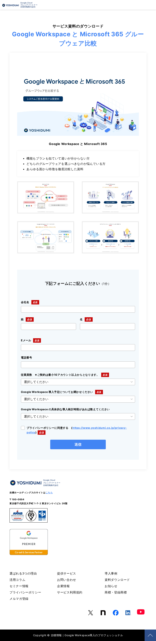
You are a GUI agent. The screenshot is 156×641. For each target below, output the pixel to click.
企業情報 (63, 586)
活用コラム (17, 580)
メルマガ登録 (19, 599)
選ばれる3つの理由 (23, 573)
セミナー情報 (19, 586)
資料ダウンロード (117, 580)
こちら (49, 492)
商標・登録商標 (116, 592)
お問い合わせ (66, 580)
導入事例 (111, 573)
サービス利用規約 (69, 592)
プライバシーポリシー (25, 592)
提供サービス (66, 573)
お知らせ (111, 586)
